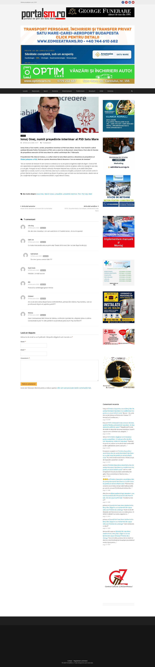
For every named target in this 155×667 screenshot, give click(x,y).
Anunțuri (92, 91)
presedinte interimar (70, 194)
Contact (69, 661)
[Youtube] (133, 2)
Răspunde (43, 228)
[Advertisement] (59, 400)
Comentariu (25, 358)
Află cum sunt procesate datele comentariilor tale (74, 388)
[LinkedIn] (129, 2)
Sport (46, 91)
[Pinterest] (126, 2)
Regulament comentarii (81, 661)
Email (23, 350)
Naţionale (35, 91)
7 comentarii (47, 143)
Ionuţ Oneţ (40, 194)
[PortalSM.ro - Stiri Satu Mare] (43, 19)
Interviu (110, 91)
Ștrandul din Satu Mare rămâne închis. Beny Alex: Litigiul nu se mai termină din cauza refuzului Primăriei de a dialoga (118, 507)
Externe (55, 91)
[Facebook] (123, 2)
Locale (25, 91)
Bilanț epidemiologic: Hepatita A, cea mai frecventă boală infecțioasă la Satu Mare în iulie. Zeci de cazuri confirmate (118, 495)
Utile (101, 91)
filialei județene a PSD (29, 159)
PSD (79, 194)
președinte (58, 194)
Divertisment (67, 91)
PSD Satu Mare (87, 194)
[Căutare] (131, 91)
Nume (23, 342)
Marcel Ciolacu (49, 194)
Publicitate (80, 91)
